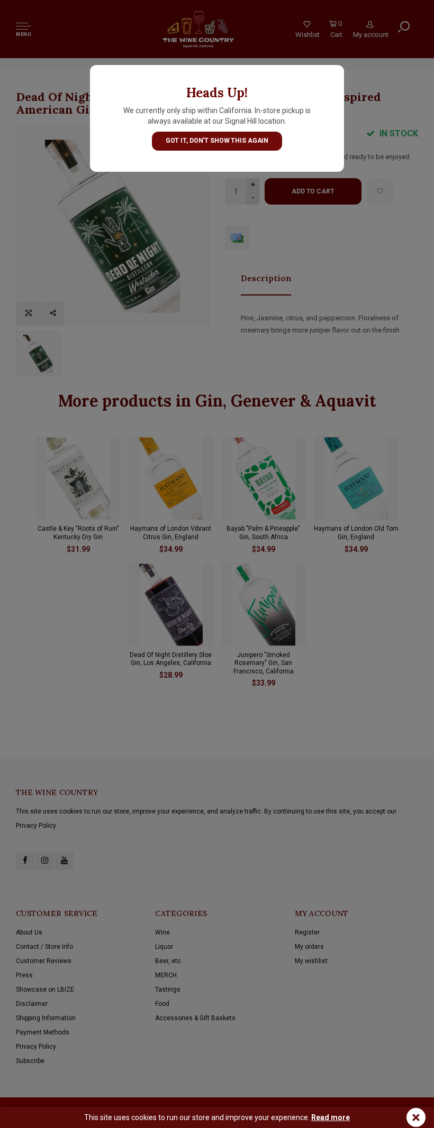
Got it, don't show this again (217, 140)
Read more (330, 1117)
